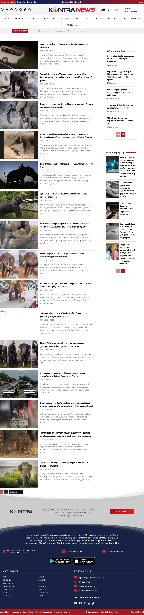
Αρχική (3, 2)
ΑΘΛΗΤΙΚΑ (112, 18)
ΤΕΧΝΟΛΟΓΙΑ (43, 593)
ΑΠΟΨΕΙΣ (41, 596)
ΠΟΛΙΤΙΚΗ (6, 18)
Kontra (101, 537)
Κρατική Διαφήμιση (62, 612)
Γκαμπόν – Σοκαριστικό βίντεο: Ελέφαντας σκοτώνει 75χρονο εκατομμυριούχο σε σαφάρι (66, 106)
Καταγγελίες (21, 2)
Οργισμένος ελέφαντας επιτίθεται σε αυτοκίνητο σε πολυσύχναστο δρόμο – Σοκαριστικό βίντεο (62, 374)
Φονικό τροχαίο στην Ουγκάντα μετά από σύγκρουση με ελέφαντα (64, 46)
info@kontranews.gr (87, 586)
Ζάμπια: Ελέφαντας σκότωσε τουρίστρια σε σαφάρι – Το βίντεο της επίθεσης (64, 464)
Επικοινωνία (31, 2)
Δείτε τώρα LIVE (122, 511)
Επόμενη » (14, 492)
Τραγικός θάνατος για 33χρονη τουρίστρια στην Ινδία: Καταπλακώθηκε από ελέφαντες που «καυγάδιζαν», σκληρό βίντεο (66, 77)
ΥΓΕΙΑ (76, 18)
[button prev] (118, 134)
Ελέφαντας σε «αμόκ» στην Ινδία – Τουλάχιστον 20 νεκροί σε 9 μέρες (66, 165)
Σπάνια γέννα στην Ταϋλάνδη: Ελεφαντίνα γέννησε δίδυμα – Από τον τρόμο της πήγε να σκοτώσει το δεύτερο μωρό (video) (66, 404)
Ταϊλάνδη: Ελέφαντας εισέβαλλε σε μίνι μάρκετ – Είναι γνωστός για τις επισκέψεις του (63, 315)
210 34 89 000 (84, 582)
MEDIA (123, 18)
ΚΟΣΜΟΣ (99, 18)
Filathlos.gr (62, 543)
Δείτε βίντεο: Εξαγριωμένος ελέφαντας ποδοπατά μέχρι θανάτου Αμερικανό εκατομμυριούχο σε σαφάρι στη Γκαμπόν (66, 135)
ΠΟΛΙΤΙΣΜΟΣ (136, 18)
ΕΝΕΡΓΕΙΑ (87, 18)
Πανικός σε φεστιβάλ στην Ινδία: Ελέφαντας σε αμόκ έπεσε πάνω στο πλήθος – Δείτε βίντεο (65, 285)
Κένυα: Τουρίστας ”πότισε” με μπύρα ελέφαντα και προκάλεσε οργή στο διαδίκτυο (62, 255)
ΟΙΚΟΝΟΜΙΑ (64, 18)
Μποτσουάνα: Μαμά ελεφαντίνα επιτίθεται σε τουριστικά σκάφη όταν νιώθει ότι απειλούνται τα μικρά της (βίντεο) (65, 225)
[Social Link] (2, 9)
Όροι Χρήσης (27, 612)
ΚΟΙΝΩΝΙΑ (19, 18)
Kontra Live (11, 2)
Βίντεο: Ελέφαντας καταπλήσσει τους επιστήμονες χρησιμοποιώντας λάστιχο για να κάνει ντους (62, 345)
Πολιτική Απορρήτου (43, 612)
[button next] (123, 134)
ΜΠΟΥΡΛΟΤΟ (33, 18)
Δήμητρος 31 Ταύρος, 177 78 (91, 577)
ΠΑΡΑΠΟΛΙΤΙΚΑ (49, 18)
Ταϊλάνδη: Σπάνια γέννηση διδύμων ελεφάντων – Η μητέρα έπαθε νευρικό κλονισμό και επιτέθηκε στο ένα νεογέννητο (65, 434)
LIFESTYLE (42, 589)
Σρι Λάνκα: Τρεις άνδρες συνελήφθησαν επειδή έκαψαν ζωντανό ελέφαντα (63, 195)
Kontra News (55, 540)
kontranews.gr (57, 535)
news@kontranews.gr (87, 590)
